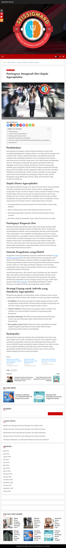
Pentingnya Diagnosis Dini (17, 136)
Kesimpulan (13, 142)
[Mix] (26, 125)
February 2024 (7, 474)
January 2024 (7, 477)
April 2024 (6, 468)
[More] (33, 125)
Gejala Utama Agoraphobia (18, 134)
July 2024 (6, 459)
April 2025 (6, 454)
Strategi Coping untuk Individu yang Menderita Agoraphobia (29, 140)
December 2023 (8, 480)
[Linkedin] (17, 125)
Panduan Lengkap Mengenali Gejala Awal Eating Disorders (30, 361)
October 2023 (7, 485)
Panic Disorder (22, 282)
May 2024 (6, 465)
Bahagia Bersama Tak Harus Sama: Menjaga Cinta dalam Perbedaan (24, 429)
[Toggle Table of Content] (48, 129)
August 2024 (7, 457)
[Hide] (0, 23)
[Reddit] (14, 125)
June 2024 (6, 462)
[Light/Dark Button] (56, 56)
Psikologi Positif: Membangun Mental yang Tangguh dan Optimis (53, 396)
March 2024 (6, 471)
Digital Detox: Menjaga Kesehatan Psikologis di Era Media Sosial (23, 425)
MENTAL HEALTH (10, 70)
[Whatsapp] (30, 125)
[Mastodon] (23, 125)
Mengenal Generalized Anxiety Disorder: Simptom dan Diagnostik (13, 361)
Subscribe (63, 56)
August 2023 (7, 491)
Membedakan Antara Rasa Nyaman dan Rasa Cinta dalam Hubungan (24, 432)
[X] (11, 125)
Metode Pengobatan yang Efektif (19, 138)
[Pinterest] (20, 125)
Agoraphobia (13, 370)
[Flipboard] (1, 17)
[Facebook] (8, 125)
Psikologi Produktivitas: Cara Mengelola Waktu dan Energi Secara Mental (23, 396)
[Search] (60, 56)
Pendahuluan (13, 131)
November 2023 (8, 482)
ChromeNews (38, 546)
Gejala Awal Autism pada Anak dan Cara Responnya (49, 360)
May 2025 (6, 451)
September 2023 (8, 488)
